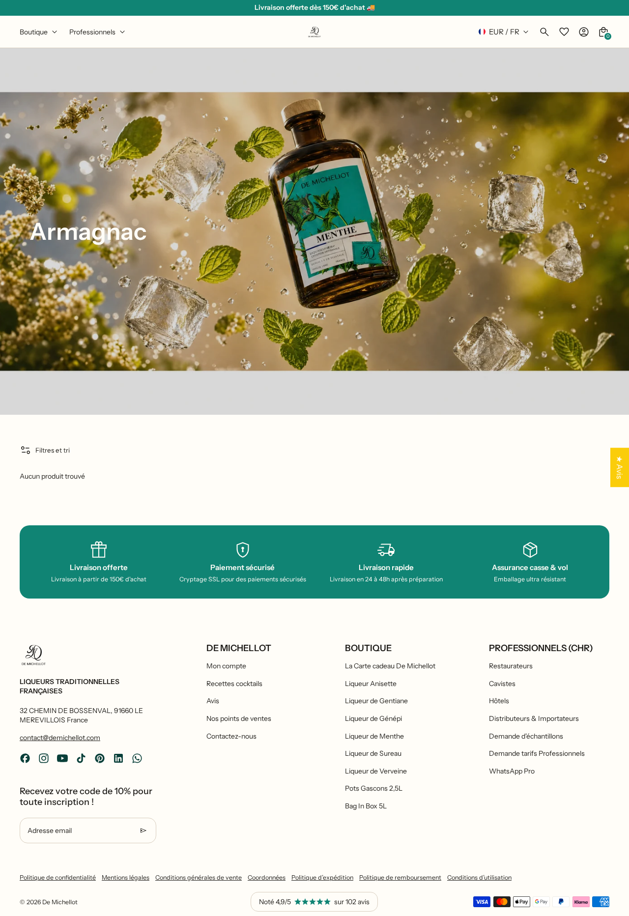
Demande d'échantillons (526, 736)
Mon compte (226, 665)
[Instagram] (43, 758)
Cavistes (502, 683)
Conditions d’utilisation (479, 877)
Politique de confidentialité (58, 877)
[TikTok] (81, 758)
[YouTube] (62, 758)
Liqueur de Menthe (374, 736)
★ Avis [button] (620, 467)
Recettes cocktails (234, 683)
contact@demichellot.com (60, 737)
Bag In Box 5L (366, 806)
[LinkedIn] (118, 758)
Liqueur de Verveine (376, 771)
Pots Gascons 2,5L (373, 788)
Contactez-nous (231, 736)
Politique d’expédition (322, 877)
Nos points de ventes (238, 718)
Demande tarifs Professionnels (537, 753)
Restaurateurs (511, 665)
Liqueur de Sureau (373, 753)
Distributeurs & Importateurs (534, 718)
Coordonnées (267, 877)
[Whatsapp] (137, 758)
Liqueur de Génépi (373, 718)
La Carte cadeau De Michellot (390, 665)
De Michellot (60, 902)
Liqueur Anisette (371, 683)
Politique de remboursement (400, 877)
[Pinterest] (99, 758)
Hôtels (499, 700)
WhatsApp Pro (512, 771)
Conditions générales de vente (198, 877)
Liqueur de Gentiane (376, 700)
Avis (212, 700)
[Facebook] (25, 758)
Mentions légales (125, 877)
